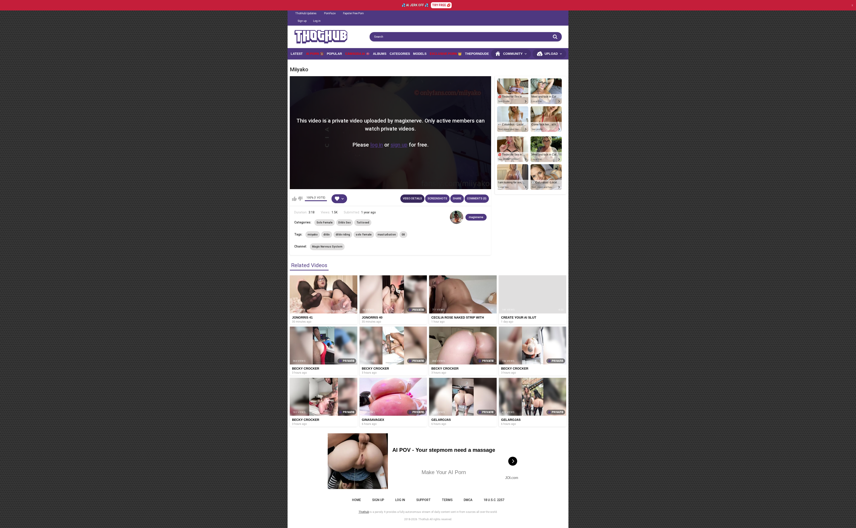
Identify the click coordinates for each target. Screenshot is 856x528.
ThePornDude (477, 53)
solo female (364, 234)
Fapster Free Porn (353, 13)
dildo (326, 234)
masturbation (387, 234)
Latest (297, 53)
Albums (379, 53)
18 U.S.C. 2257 (494, 500)
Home (356, 500)
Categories (400, 53)
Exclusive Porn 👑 (446, 53)
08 (403, 234)
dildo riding (343, 234)
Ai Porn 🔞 (315, 53)
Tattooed (362, 222)
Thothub (423, 519)
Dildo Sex (344, 222)
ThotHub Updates (306, 13)
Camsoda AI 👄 (357, 53)
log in (376, 145)
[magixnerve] (456, 217)
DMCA (468, 500)
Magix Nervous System (327, 246)
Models (419, 53)
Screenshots (437, 198)
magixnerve (476, 217)
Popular (334, 53)
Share (457, 198)
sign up (399, 145)
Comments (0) (476, 198)
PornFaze (329, 13)
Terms (447, 500)
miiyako (313, 234)
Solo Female (325, 222)
